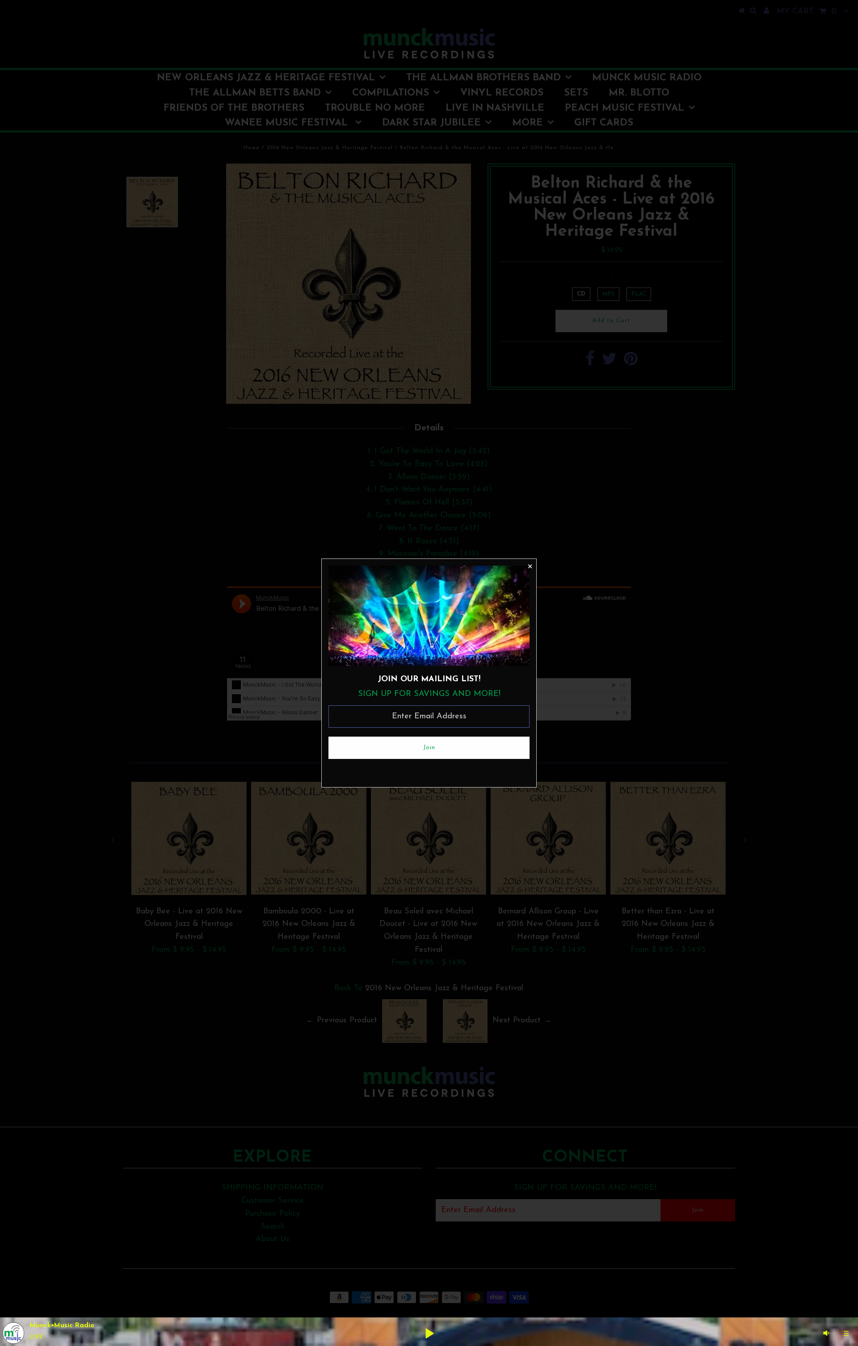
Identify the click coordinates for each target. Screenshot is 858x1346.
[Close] (529, 565)
